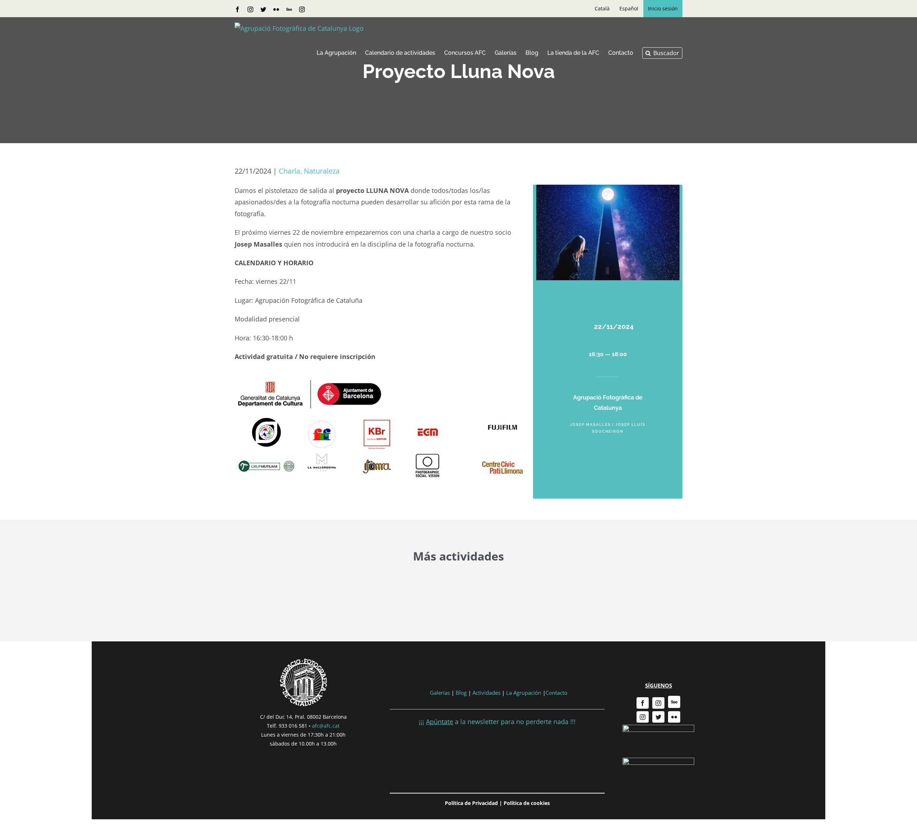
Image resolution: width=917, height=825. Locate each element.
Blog (461, 692)
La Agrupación (523, 692)
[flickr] (674, 717)
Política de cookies (527, 803)
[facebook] (643, 703)
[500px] (674, 702)
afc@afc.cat (326, 725)
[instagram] (658, 703)
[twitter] (658, 717)
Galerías (440, 692)
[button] (662, 53)
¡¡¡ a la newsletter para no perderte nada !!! (497, 721)
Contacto (556, 692)
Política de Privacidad (471, 803)
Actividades (486, 692)
